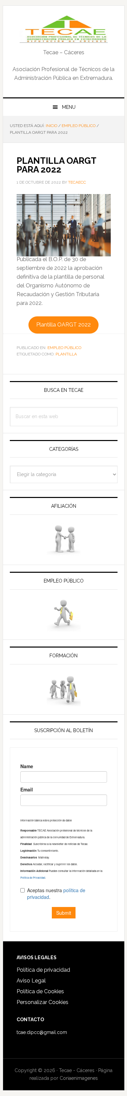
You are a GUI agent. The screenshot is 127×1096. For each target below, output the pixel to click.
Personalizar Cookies (42, 1002)
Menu (69, 107)
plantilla (66, 354)
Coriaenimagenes (79, 1078)
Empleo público (64, 347)
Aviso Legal (31, 980)
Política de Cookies (40, 991)
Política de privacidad (43, 970)
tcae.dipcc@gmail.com (42, 1032)
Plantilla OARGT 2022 (63, 324)
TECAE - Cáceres (63, 27)
